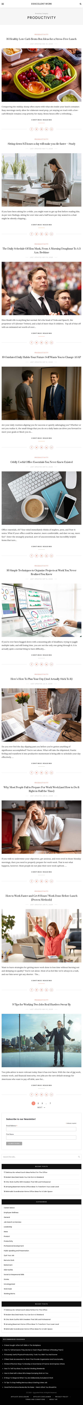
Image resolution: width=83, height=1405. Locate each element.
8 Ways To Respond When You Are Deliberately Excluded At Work (28, 1378)
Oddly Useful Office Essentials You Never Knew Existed (41, 462)
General (7, 1217)
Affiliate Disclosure (20, 1397)
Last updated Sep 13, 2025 (41, 467)
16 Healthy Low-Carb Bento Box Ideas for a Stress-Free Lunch (41, 39)
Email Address (11, 1126)
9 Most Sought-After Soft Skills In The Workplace (22, 1345)
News (6, 1232)
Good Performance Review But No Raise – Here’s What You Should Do (30, 1387)
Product (7, 1236)
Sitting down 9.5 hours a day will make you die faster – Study (41, 144)
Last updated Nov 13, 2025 (41, 257)
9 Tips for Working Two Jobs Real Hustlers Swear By (41, 1004)
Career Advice (9, 1208)
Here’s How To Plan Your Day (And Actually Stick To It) (41, 679)
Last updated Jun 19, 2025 (41, 905)
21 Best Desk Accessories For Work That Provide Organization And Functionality (33, 1359)
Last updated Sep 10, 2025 (41, 579)
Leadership (8, 1227)
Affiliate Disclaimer (42, 1397)
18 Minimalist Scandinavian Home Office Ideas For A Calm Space (28, 1191)
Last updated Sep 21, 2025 (41, 362)
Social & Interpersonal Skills (14, 1274)
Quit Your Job (9, 1255)
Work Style (8, 1289)
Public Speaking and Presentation (16, 1251)
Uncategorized (9, 1284)
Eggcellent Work (41, 3)
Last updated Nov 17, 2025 (41, 149)
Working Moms (9, 1294)
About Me (53, 1399)
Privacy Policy (61, 1397)
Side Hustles (8, 1270)
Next (40, 1107)
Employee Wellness (11, 1212)
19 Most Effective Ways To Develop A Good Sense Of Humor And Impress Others (34, 1364)
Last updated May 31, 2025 (41, 1009)
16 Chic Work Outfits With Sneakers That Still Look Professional (27, 1182)
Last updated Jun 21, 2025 (41, 796)
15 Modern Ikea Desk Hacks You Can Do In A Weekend (24, 1177)
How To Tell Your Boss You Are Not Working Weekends (24, 1368)
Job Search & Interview (12, 1222)
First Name (10, 1134)
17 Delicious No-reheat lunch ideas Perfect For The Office (25, 1172)
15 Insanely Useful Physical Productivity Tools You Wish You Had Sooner (30, 1354)
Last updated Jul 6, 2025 (42, 684)
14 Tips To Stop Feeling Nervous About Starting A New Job (25, 1382)
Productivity (41, 34)
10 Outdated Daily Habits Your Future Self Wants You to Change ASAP (41, 357)
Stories (6, 1279)
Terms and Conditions (35, 1399)
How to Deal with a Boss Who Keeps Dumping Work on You (26, 1373)
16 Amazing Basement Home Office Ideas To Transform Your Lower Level (31, 1187)
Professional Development (14, 1246)
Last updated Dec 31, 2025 (41, 44)
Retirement (8, 1265)
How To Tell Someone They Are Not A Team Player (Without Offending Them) (33, 1350)
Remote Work (9, 1260)
